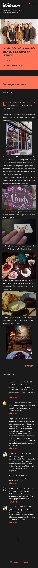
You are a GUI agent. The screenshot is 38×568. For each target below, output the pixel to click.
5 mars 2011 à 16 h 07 (25, 488)
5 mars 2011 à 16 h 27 (23, 507)
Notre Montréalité (11, 5)
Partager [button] (6, 66)
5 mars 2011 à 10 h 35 (23, 419)
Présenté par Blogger (20, 562)
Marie (11, 454)
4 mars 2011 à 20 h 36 (24, 382)
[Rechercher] (29, 4)
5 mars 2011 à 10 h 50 (23, 454)
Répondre (13, 397)
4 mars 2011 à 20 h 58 (23, 403)
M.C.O (11, 403)
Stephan (12, 488)
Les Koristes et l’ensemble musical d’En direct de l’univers (19, 51)
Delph (11, 419)
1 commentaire (18, 66)
